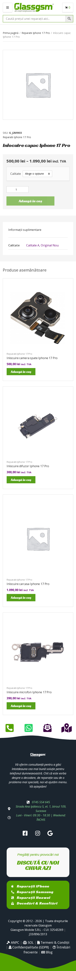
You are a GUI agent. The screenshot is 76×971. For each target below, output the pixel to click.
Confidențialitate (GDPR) (30, 947)
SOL (30, 942)
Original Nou (50, 245)
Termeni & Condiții (54, 942)
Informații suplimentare (24, 230)
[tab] (38, 230)
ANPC (14, 942)
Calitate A (32, 245)
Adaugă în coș (30, 201)
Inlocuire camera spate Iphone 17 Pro (32, 358)
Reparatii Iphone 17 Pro (36, 33)
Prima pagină (10, 33)
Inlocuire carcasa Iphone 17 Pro (28, 584)
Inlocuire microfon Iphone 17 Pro (29, 692)
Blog (49, 952)
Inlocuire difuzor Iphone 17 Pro (28, 466)
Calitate (15, 174)
